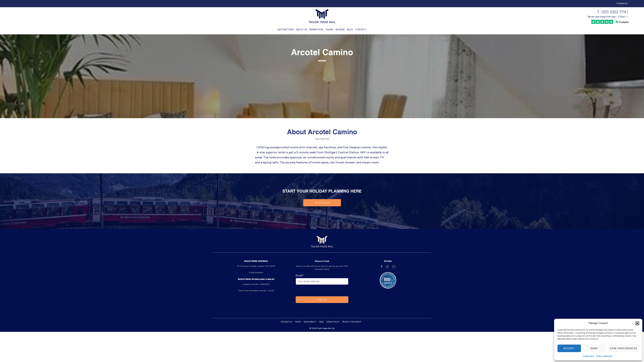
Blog (350, 29)
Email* (300, 275)
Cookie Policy (588, 356)
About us (301, 29)
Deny (594, 348)
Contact (360, 29)
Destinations (286, 29)
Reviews (340, 29)
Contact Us (621, 3)
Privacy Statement (604, 356)
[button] (637, 323)
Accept (569, 348)
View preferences (623, 348)
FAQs (321, 322)
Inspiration (316, 29)
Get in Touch (322, 202)
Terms (298, 322)
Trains (329, 29)
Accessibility (310, 322)
